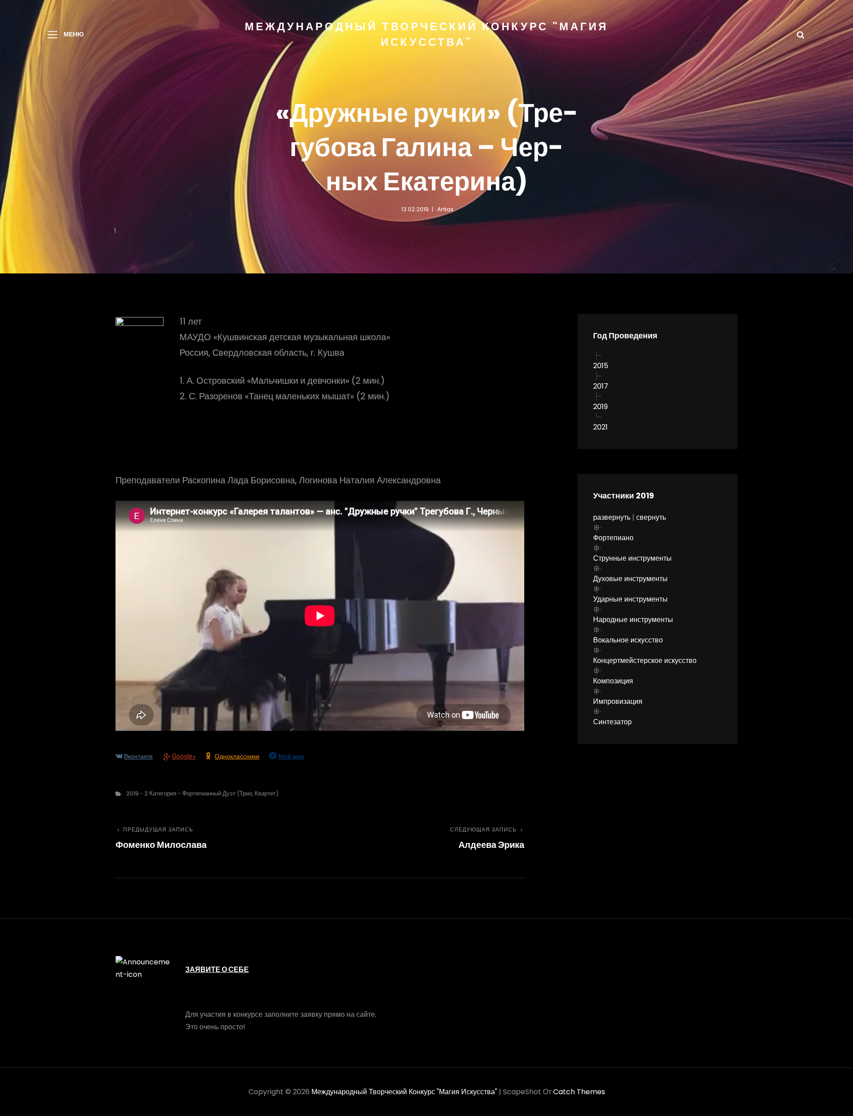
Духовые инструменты (630, 579)
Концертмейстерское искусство (645, 660)
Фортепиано (613, 538)
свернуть (651, 517)
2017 (600, 386)
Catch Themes (579, 1092)
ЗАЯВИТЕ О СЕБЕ (217, 969)
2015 (600, 366)
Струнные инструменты (632, 558)
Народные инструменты (633, 619)
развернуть (611, 517)
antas (445, 209)
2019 (600, 406)
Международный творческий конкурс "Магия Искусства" (404, 1092)
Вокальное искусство (628, 640)
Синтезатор (612, 722)
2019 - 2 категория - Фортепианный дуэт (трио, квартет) (202, 793)
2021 (600, 427)
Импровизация (617, 701)
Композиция (613, 681)
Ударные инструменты (630, 599)
